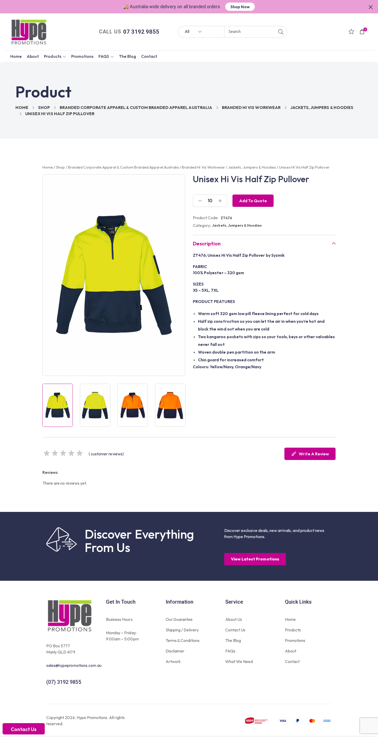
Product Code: (206, 217)
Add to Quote (253, 200)
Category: (202, 225)
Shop (44, 107)
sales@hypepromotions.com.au (74, 665)
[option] (57, 405)
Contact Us (24, 729)
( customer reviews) (106, 453)
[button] (371, 6)
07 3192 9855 (141, 32)
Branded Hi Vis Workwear (251, 107)
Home (21, 107)
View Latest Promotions (255, 558)
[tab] (264, 243)
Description (207, 243)
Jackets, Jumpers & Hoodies (321, 107)
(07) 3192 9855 (63, 682)
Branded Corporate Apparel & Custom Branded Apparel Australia (136, 107)
